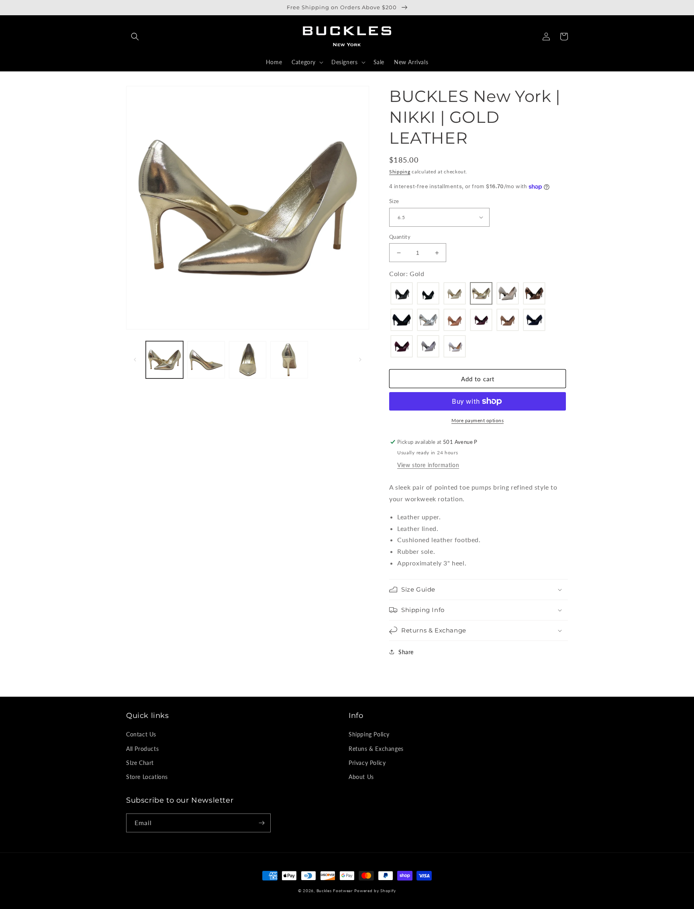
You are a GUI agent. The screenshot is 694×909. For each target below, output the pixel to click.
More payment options (477, 420)
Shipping (399, 172)
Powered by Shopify (375, 890)
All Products (142, 748)
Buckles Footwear (334, 890)
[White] (454, 347)
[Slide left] (135, 359)
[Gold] (481, 294)
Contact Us (141, 734)
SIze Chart (140, 762)
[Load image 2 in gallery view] (206, 359)
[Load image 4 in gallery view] (289, 359)
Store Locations (147, 776)
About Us (361, 776)
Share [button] (406, 652)
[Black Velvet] (401, 320)
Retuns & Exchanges (376, 748)
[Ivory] (454, 294)
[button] (135, 36)
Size (394, 201)
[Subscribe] (261, 822)
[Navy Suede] (534, 320)
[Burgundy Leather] (481, 320)
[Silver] (428, 320)
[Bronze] (534, 294)
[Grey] (428, 347)
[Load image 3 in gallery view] (247, 359)
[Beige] (507, 320)
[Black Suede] (428, 294)
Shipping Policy (369, 734)
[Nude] (454, 320)
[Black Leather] (401, 294)
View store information (428, 465)
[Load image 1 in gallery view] (164, 359)
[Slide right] (360, 359)
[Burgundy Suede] (401, 347)
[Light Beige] (507, 294)
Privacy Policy (367, 762)
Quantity (399, 237)
